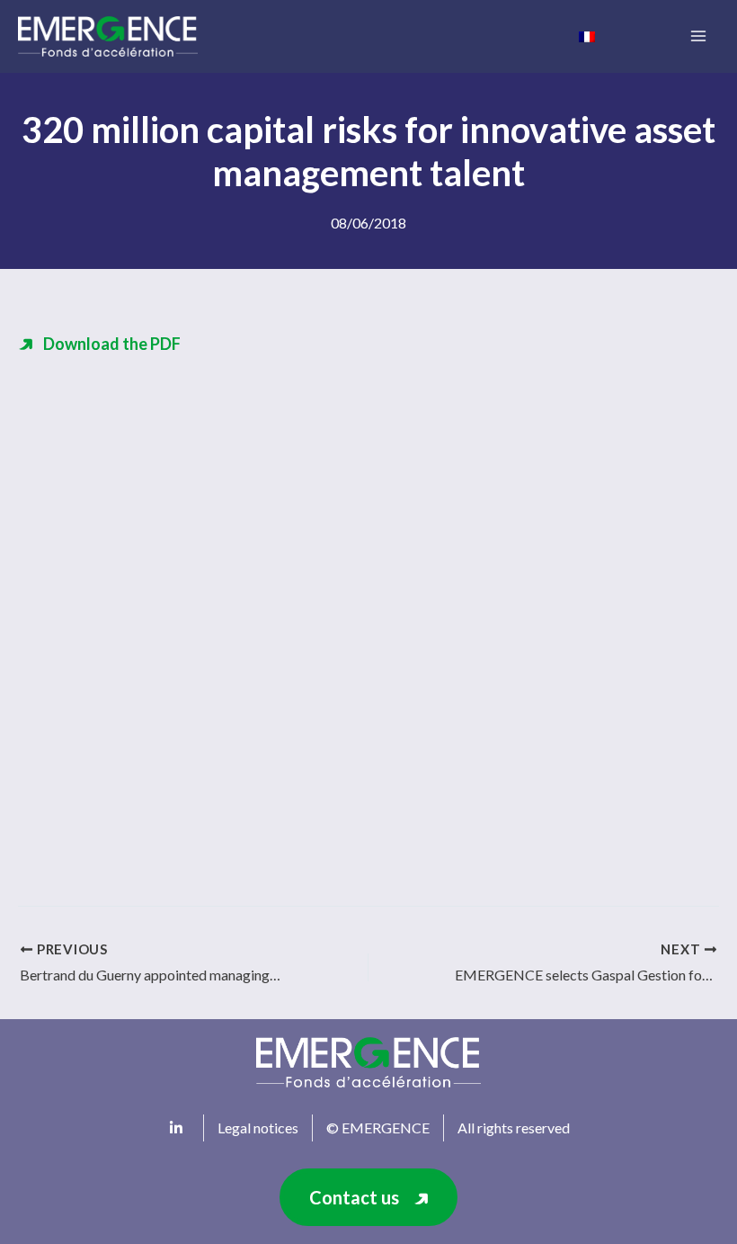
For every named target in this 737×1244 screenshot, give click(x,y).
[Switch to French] (587, 35)
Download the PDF (112, 344)
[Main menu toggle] (698, 36)
